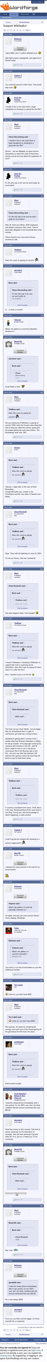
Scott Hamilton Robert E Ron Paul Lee (20, 1096)
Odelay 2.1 (4, 1340)
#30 (41, 1305)
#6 (42, 196)
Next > (28, 30)
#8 (42, 266)
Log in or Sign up (38, 2)
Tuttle (16, 928)
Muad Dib (18, 341)
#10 (41, 337)
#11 (41, 392)
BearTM (17, 853)
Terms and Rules (41, 1343)
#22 (41, 980)
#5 (42, 169)
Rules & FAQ (25, 14)
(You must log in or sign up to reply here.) (31, 1327)
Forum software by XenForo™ (10, 1343)
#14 (41, 569)
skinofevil (18, 270)
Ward (16, 124)
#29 (41, 1261)
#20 (41, 882)
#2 (42, 71)
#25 (41, 1089)
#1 (42, 34)
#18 (41, 825)
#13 (41, 507)
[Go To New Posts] (21, 1340)
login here (36, 1350)
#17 (41, 764)
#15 (41, 619)
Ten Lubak (18, 985)
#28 (41, 1206)
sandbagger (19, 1042)
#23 (41, 1000)
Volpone (17, 320)
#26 (41, 1116)
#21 (41, 924)
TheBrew (17, 250)
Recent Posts (6, 17)
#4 (42, 120)
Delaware (18, 39)
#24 (41, 1037)
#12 (41, 443)
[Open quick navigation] (42, 22)
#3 (42, 93)
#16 (41, 685)
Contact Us (37, 1340)
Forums (14, 14)
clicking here (6, 1356)
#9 (42, 315)
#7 (42, 245)
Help (44, 1340)
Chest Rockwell (20, 512)
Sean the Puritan (17, 99)
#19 (41, 849)
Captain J (18, 76)
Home (5, 14)
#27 (41, 1145)
